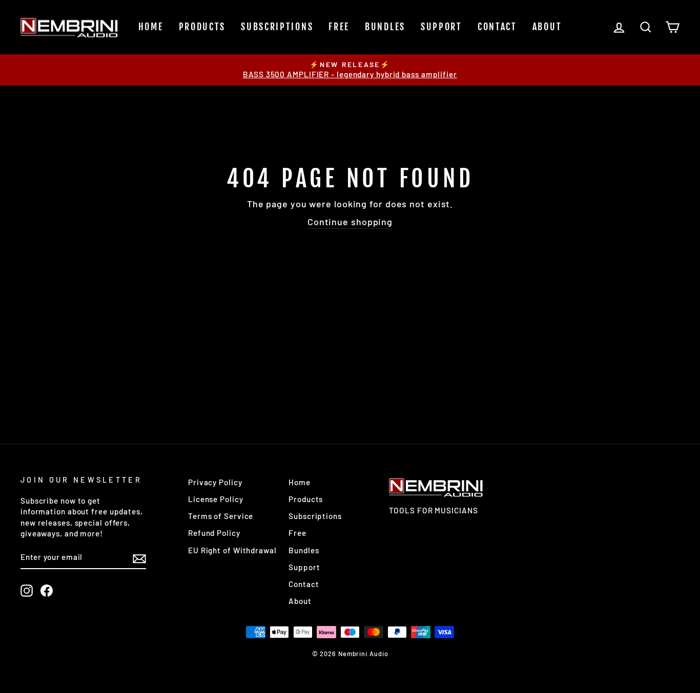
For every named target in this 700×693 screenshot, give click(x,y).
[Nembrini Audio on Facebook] (46, 590)
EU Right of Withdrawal (232, 550)
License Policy (215, 499)
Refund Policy (214, 532)
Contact (497, 26)
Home (150, 26)
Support (441, 26)
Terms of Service (220, 516)
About (547, 26)
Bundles (385, 26)
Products (202, 26)
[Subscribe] (139, 558)
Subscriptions (277, 26)
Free (338, 26)
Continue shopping (350, 221)
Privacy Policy (215, 482)
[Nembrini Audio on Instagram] (26, 590)
